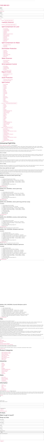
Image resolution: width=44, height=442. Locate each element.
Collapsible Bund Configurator (8, 134)
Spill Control (6, 82)
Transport (5, 106)
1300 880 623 (4, 5)
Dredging (4, 109)
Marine (4, 107)
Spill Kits (9, 145)
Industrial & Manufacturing (7, 110)
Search (1, 7)
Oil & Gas (4, 105)
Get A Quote (5, 135)
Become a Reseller (6, 136)
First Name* (2, 419)
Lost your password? (3, 411)
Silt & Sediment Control (9, 64)
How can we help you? (3, 433)
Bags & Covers (6, 72)
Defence (4, 113)
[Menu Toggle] (0, 19)
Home (1, 145)
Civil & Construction (6, 111)
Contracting (5, 138)
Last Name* (2, 422)
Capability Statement (8, 22)
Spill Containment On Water (11, 43)
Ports (4, 108)
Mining (4, 104)
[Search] (0, 339)
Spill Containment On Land (10, 27)
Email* (1, 425)
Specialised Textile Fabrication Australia (9, 137)
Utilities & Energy (6, 112)
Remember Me (3, 408)
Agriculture (5, 114)
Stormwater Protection (9, 48)
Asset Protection (7, 77)
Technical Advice (6, 133)
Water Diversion (7, 58)
